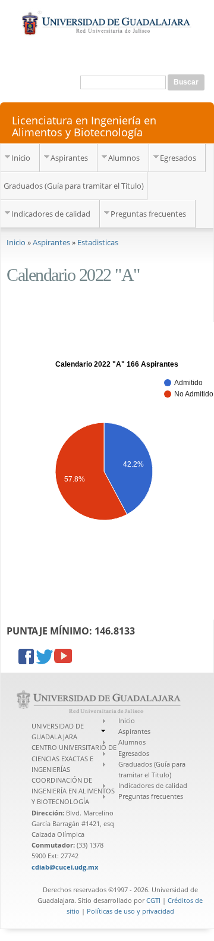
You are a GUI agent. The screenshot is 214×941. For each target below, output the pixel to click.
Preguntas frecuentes (148, 213)
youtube (63, 658)
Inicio (20, 157)
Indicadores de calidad (50, 213)
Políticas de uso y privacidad (130, 910)
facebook (27, 658)
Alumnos (124, 157)
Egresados (178, 157)
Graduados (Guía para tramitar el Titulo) (74, 185)
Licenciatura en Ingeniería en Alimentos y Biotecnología (84, 125)
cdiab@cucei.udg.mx (65, 866)
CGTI (153, 900)
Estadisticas (97, 242)
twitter (45, 658)
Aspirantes (69, 157)
